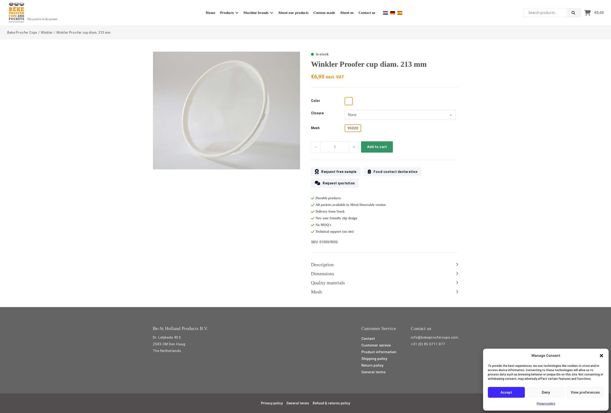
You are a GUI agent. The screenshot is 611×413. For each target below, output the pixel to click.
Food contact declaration (395, 172)
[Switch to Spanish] (399, 13)
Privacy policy (546, 403)
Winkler (47, 32)
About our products (293, 13)
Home (210, 13)
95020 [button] (353, 128)
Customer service (376, 345)
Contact (368, 338)
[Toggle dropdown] (237, 13)
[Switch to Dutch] (385, 13)
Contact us (366, 13)
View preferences (585, 392)
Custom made (324, 13)
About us (347, 13)
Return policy (372, 365)
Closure (317, 113)
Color (315, 101)
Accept (506, 392)
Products (227, 13)
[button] (601, 355)
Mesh (315, 128)
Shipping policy (374, 359)
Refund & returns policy (331, 403)
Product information (378, 352)
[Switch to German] (392, 13)
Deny (546, 392)
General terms (373, 372)
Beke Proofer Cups (22, 32)
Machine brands (256, 13)
